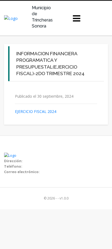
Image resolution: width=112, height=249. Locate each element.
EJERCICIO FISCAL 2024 (35, 111)
